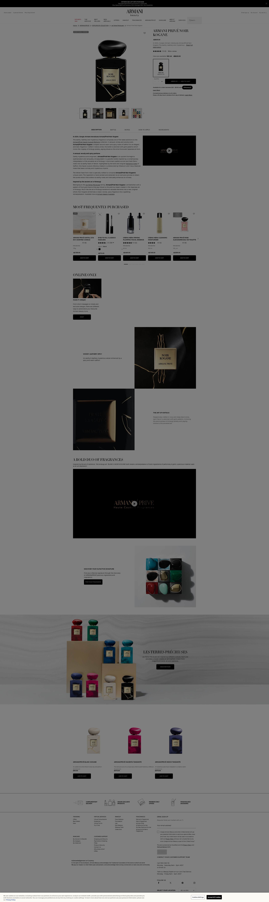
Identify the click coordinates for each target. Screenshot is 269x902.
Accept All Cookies (214, 897)
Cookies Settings (198, 897)
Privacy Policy (10, 900)
